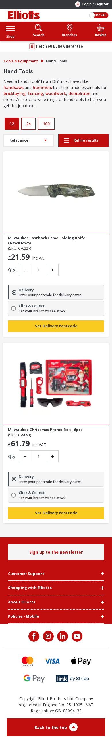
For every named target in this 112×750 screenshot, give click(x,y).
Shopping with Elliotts (30, 588)
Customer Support (26, 573)
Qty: (12, 269)
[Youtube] (76, 636)
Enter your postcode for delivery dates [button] (50, 295)
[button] (10, 31)
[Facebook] (34, 636)
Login (87, 4)
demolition (79, 93)
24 (28, 123)
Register (102, 4)
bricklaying (14, 93)
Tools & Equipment (20, 61)
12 (11, 123)
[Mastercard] (27, 661)
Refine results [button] (85, 140)
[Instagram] (47, 636)
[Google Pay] (34, 678)
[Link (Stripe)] (72, 678)
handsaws (13, 87)
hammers (42, 87)
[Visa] (52, 661)
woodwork (55, 93)
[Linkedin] (62, 636)
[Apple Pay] (80, 661)
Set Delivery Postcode (56, 326)
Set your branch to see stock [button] (42, 311)
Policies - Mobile (23, 616)
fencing (35, 93)
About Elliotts (21, 602)
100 (46, 123)
